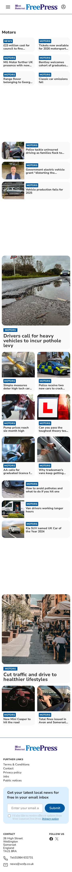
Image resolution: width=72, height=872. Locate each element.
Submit (54, 808)
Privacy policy (12, 772)
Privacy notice (50, 818)
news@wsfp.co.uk (22, 864)
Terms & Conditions (16, 764)
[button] (8, 7)
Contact (8, 768)
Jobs (6, 776)
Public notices (12, 780)
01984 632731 (24, 857)
